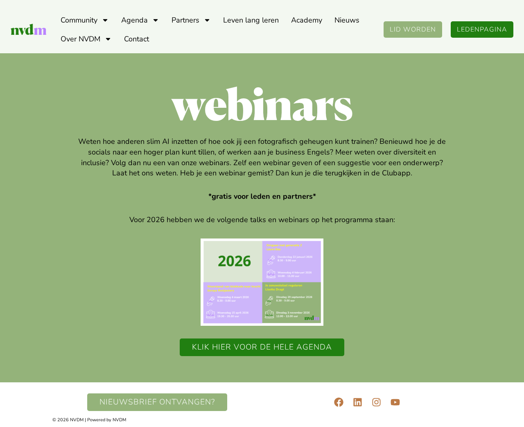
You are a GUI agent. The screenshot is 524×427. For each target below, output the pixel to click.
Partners (185, 20)
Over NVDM (80, 39)
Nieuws (346, 20)
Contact (136, 39)
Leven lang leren (251, 20)
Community (79, 20)
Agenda (134, 20)
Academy (306, 20)
